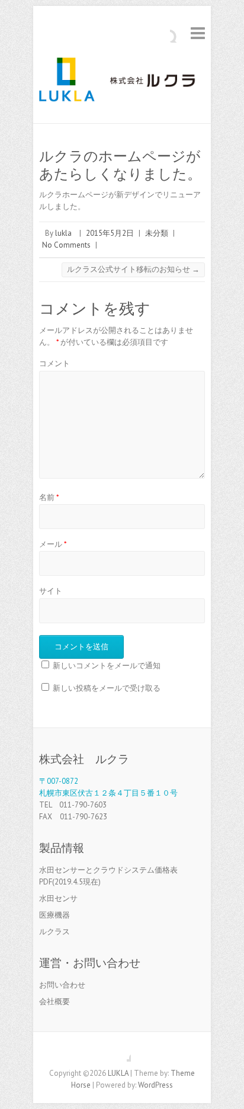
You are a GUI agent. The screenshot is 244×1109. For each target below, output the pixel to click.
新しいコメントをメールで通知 (106, 666)
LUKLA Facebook (122, 1053)
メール (53, 544)
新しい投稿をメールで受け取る (106, 688)
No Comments (66, 245)
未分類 (156, 233)
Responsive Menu (198, 33)
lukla (63, 233)
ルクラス (54, 932)
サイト (50, 591)
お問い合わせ (62, 985)
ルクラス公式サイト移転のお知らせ (133, 269)
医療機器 (54, 915)
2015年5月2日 (110, 233)
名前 (49, 497)
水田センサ (58, 898)
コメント (54, 363)
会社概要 (54, 1001)
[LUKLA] (122, 82)
